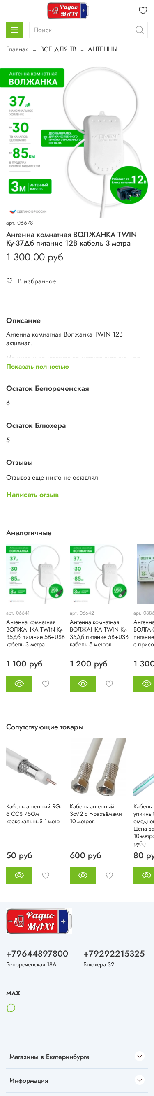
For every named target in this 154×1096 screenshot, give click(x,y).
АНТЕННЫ (102, 49)
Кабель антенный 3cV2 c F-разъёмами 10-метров (96, 813)
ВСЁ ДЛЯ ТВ (58, 49)
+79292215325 (114, 953)
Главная (17, 49)
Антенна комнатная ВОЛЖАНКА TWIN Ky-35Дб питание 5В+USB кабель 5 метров (99, 633)
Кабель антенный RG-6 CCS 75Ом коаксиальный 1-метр (33, 813)
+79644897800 (37, 953)
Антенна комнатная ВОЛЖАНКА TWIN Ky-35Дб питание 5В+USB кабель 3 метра (35, 633)
